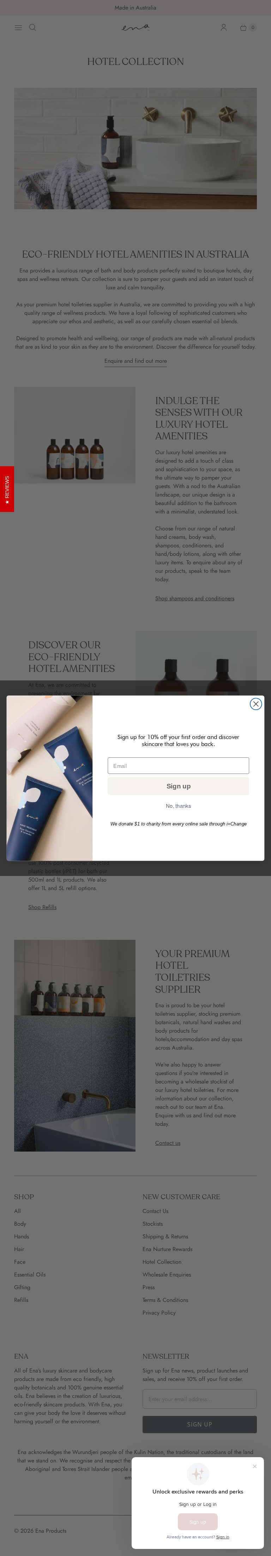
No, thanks (178, 806)
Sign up (179, 786)
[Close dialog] (256, 704)
